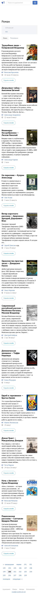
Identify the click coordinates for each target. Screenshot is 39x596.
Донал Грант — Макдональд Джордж (12, 439)
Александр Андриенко (12, 115)
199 (4, 572)
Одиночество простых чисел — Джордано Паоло (12, 263)
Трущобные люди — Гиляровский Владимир (13, 46)
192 (30, 564)
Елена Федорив (10, 380)
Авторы (21, 589)
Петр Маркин (9, 465)
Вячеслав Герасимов (11, 72)
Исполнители (30, 589)
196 (20, 568)
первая (18, 564)
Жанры (14, 589)
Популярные (14, 38)
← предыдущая (8, 564)
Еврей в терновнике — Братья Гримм (12, 396)
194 (9, 568)
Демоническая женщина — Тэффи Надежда (11, 353)
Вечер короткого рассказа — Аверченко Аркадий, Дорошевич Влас (12, 217)
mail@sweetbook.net (19, 592)
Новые (5, 38)
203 (25, 572)
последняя (6, 579)
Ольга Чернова (9, 290)
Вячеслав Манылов (10, 501)
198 (30, 568)
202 (20, 572)
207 (15, 575)
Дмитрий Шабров (10, 335)
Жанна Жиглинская (11, 423)
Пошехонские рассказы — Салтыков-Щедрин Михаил (13, 518)
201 (15, 572)
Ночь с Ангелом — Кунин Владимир (10, 481)
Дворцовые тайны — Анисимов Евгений (12, 89)
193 (4, 568)
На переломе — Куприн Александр (13, 176)
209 (25, 575)
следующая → (17, 579)
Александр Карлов (11, 160)
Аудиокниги (6, 589)
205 (4, 575)
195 (15, 568)
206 (9, 575)
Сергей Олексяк (9, 245)
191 (25, 564)
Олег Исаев (8, 198)
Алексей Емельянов (11, 546)
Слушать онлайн (8, 80)
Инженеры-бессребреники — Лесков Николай (10, 133)
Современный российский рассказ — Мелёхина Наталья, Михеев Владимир (12, 309)
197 (25, 568)
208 (20, 575)
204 (30, 572)
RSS (6, 32)
